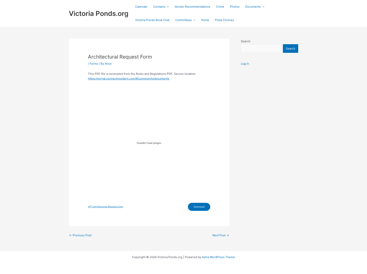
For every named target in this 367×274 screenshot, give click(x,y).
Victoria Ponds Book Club (152, 20)
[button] (167, 6)
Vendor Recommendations (192, 6)
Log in (245, 63)
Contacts (159, 6)
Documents (253, 6)
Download (199, 206)
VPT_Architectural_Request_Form (105, 206)
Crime (220, 6)
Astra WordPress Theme (218, 257)
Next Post (220, 235)
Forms (94, 63)
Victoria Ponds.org (98, 13)
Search (245, 41)
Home (205, 20)
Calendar (141, 6)
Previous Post (80, 235)
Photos (235, 6)
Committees (183, 20)
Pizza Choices (224, 20)
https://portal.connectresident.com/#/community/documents (128, 78)
